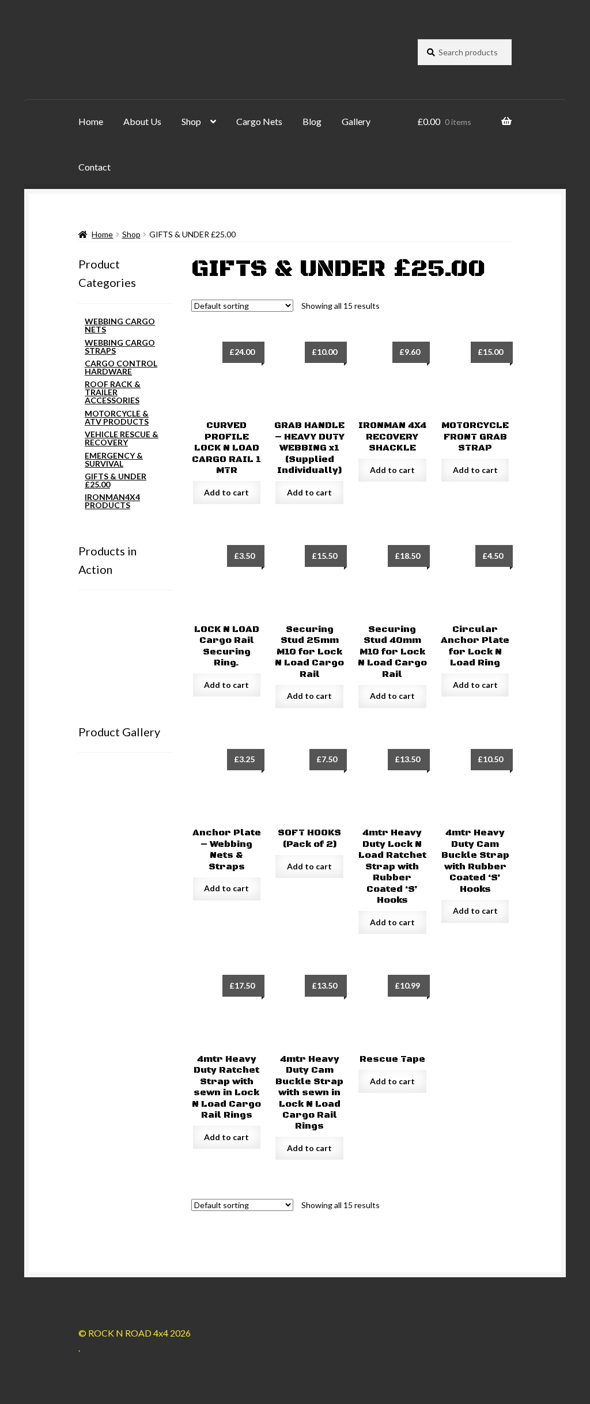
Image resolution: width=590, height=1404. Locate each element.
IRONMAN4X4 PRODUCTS (112, 501)
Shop (191, 121)
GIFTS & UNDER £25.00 (115, 480)
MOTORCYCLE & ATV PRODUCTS (117, 417)
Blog (312, 121)
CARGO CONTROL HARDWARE (121, 367)
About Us (142, 121)
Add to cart (226, 492)
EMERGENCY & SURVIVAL (114, 459)
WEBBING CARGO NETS (120, 325)
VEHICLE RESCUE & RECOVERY (121, 438)
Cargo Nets (259, 121)
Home (90, 121)
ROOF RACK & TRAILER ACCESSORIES (113, 392)
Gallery (356, 121)
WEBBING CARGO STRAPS (120, 346)
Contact (94, 166)
